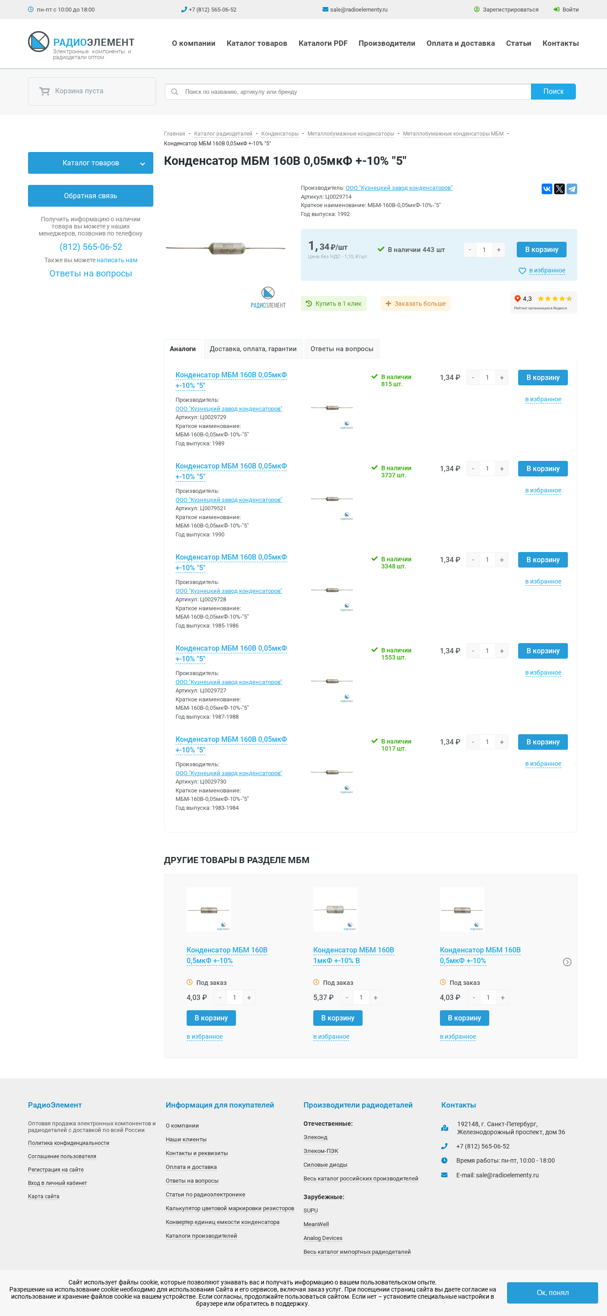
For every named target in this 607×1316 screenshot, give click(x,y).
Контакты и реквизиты (197, 1153)
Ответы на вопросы (90, 273)
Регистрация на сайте (56, 1170)
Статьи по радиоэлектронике (205, 1194)
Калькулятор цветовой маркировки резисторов (230, 1208)
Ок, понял (553, 1292)
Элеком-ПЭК (321, 1151)
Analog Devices (323, 1238)
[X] (559, 189)
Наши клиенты (186, 1139)
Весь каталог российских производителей (361, 1178)
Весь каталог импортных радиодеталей (357, 1251)
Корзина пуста (78, 91)
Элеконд (315, 1137)
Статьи (518, 43)
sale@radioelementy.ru (358, 9)
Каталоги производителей (201, 1235)
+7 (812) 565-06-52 (212, 9)
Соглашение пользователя (62, 1156)
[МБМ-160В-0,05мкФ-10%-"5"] (227, 249)
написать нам (117, 260)
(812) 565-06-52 (91, 246)
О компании (194, 43)
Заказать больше (420, 303)
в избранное (547, 270)
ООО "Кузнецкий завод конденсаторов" (399, 187)
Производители (387, 43)
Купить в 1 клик (338, 303)
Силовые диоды (325, 1164)
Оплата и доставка (461, 43)
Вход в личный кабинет (57, 1183)
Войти (570, 9)
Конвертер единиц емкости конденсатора (223, 1222)
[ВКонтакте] (547, 189)
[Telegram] (572, 189)
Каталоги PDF (323, 43)
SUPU (311, 1210)
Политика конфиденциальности (68, 1143)
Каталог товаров (257, 43)
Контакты (561, 43)
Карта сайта (44, 1196)
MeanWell (316, 1224)
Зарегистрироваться (510, 9)
